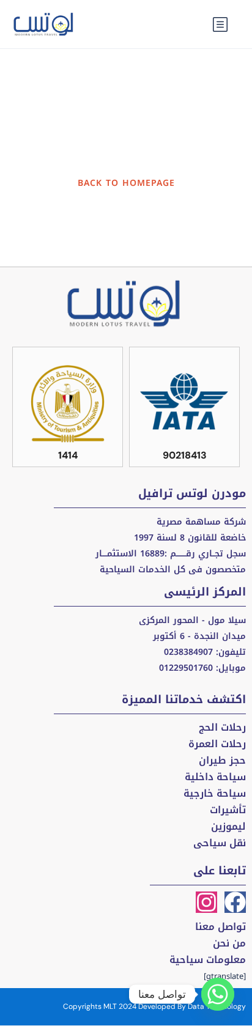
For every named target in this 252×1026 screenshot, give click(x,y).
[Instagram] (206, 902)
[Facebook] (235, 902)
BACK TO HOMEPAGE (126, 183)
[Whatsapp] (217, 994)
